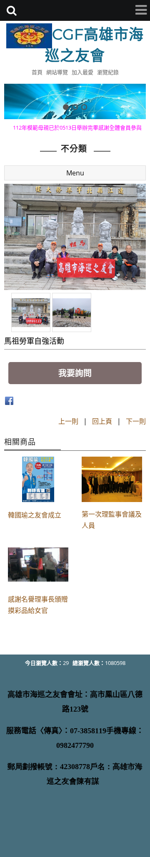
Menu (75, 172)
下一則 (136, 421)
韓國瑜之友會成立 (34, 515)
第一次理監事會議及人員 (112, 520)
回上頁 (102, 421)
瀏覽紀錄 (108, 72)
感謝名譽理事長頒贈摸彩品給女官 (38, 605)
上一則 (68, 421)
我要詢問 (75, 373)
